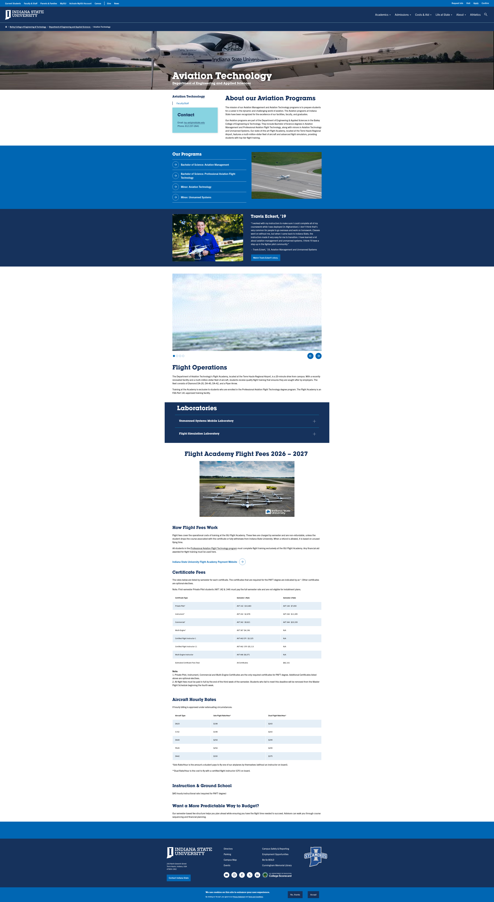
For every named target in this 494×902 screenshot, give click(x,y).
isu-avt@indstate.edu (194, 122)
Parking (227, 854)
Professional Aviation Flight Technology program (214, 548)
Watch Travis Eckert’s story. (265, 257)
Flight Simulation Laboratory (199, 434)
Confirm (485, 3)
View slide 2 (177, 356)
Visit (468, 3)
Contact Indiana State (179, 877)
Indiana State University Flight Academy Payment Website (208, 561)
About (460, 14)
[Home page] (6, 27)
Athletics (475, 14)
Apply (476, 3)
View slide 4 (183, 356)
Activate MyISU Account (80, 3)
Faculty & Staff (30, 3)
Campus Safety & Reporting (275, 848)
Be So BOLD (268, 859)
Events (227, 865)
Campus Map (230, 859)
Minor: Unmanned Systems (192, 197)
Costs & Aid (422, 14)
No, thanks (295, 894)
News (116, 3)
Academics (381, 14)
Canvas (98, 3)
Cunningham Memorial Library (277, 865)
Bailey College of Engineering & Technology (28, 27)
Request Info (457, 3)
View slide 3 (180, 356)
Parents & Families (48, 3)
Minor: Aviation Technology (192, 186)
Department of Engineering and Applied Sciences (70, 27)
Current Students (13, 3)
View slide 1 (174, 356)
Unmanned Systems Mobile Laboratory (206, 421)
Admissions (402, 14)
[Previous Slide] (310, 356)
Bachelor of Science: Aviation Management (201, 164)
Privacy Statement (239, 897)
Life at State (443, 14)
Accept (313, 894)
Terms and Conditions (255, 897)
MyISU (63, 3)
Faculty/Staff (183, 103)
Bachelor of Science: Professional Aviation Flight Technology (204, 175)
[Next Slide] (318, 356)
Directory (228, 848)
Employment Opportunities (275, 854)
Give (109, 3)
